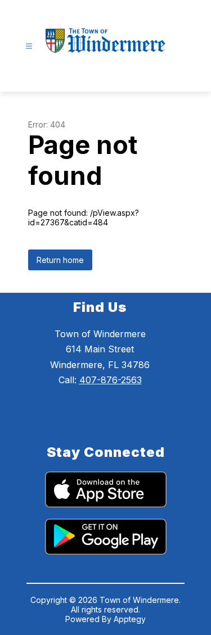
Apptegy (130, 619)
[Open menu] (29, 46)
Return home (60, 260)
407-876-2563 (110, 379)
